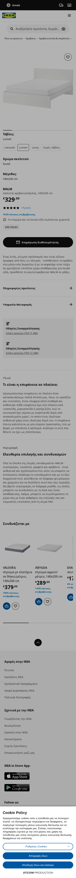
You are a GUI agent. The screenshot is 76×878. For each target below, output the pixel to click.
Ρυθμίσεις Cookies (36, 846)
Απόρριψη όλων (38, 855)
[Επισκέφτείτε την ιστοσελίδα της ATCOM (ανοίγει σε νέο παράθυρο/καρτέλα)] (38, 872)
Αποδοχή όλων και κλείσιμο (38, 865)
